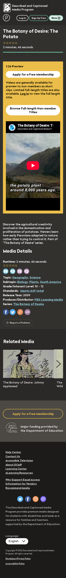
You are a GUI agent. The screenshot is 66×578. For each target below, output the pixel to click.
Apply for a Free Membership (33, 74)
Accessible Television (19, 460)
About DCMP (14, 464)
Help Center (13, 452)
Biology (22, 282)
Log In (24, 93)
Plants (33, 282)
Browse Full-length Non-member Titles (33, 110)
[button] (6, 312)
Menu (54, 18)
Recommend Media (18, 488)
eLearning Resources (19, 472)
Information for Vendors (21, 483)
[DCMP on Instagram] (35, 499)
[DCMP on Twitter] (20, 499)
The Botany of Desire (28, 304)
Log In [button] (22, 18)
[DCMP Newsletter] (43, 499)
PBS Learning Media (48, 299)
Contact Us (13, 456)
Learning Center (16, 468)
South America (50, 282)
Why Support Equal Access (23, 479)
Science (35, 277)
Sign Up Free (39, 18)
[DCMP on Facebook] (28, 499)
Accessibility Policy (15, 563)
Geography (20, 277)
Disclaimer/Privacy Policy (18, 558)
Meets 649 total (32, 291)
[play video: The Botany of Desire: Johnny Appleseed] (28, 377)
